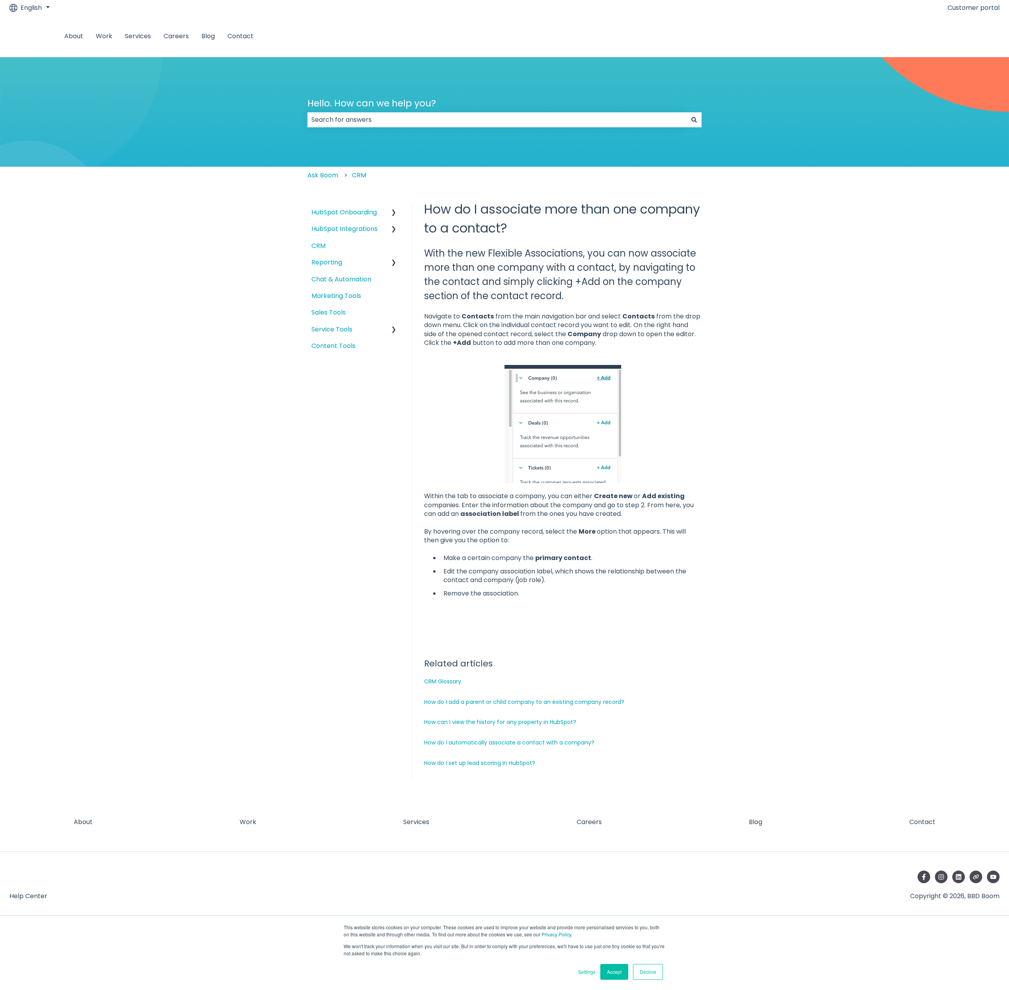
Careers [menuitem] (589, 821)
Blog (208, 36)
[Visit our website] (976, 877)
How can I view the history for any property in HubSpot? (500, 722)
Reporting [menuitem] (326, 262)
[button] (393, 213)
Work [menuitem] (248, 821)
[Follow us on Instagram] (941, 877)
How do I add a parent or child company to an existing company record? (524, 702)
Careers (176, 36)
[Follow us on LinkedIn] (958, 877)
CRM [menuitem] (318, 245)
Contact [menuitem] (922, 821)
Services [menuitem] (416, 821)
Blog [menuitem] (755, 821)
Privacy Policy (556, 934)
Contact (240, 36)
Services (138, 36)
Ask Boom (322, 175)
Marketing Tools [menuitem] (336, 295)
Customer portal (974, 8)
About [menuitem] (83, 821)
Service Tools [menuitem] (331, 329)
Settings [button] (587, 971)
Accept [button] (614, 971)
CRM (359, 175)
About (73, 36)
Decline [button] (648, 971)
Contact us (974, 36)
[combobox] (497, 119)
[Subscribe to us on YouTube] (993, 877)
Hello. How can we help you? (371, 103)
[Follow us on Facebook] (924, 877)
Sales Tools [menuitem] (328, 312)
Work (104, 36)
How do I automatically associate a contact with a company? (509, 742)
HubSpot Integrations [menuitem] (344, 228)
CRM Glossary (442, 681)
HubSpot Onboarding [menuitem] (344, 212)
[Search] (694, 119)
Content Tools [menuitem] (333, 345)
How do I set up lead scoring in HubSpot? (479, 763)
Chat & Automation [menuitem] (341, 279)
